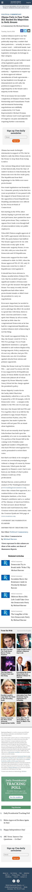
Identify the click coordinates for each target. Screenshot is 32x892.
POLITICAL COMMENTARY (11, 14)
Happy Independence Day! (14, 830)
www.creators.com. (8, 516)
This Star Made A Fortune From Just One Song (7, 674)
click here (24, 771)
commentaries (20, 758)
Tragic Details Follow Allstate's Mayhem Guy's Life (24, 651)
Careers (16, 877)
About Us (5, 873)
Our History (13, 873)
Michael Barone (10, 539)
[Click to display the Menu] (2, 2)
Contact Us (23, 877)
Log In (28, 2)
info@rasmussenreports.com (13, 887)
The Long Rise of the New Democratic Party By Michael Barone (20, 617)
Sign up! (16, 141)
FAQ (20, 873)
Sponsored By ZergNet (24, 631)
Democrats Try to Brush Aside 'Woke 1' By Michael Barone (20, 567)
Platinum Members (13, 767)
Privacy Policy (16, 875)
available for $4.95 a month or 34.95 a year (15, 760)
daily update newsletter (14, 752)
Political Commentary (19, 532)
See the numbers (16, 797)
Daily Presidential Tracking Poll (17, 813)
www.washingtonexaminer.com (14, 488)
